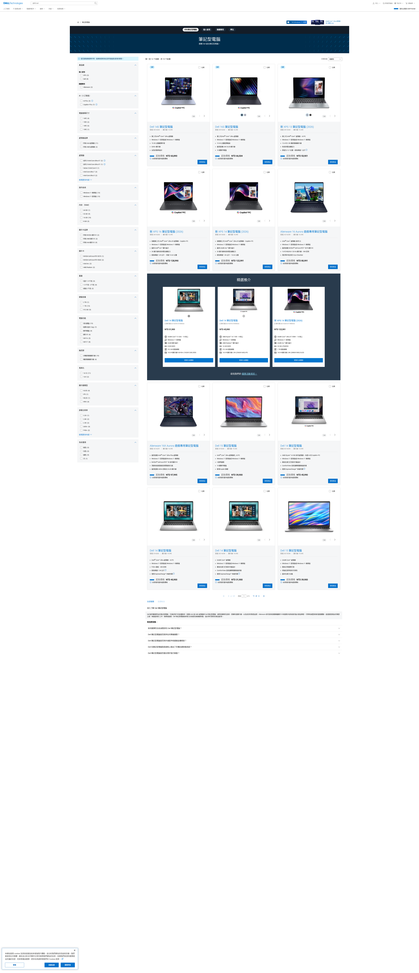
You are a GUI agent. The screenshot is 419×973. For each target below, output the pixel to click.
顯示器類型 (83, 385)
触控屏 (81, 350)
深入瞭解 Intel (330, 23)
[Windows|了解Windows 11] (297, 22)
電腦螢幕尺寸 (84, 113)
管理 (14, 965)
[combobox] (64, 3)
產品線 (81, 65)
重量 (80, 276)
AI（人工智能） (85, 96)
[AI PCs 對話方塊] (92, 101)
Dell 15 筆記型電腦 (226, 445)
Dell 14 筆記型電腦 (174, 320)
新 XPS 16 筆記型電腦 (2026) (166, 231)
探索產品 (202, 162)
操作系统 (82, 188)
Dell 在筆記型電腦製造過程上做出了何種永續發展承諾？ (170, 647)
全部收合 (161, 602)
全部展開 (150, 602)
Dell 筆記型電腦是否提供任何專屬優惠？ (163, 634)
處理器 (81, 155)
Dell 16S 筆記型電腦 (226, 126)
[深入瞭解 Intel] (317, 22)
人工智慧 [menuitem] (6, 9)
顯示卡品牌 (83, 230)
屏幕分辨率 (83, 410)
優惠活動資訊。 (249, 374)
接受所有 (68, 965)
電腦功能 (82, 318)
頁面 (239, 596)
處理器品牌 (83, 138)
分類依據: (324, 59)
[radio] (242, 115)
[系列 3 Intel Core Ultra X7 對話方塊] (104, 160)
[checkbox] (84, 75)
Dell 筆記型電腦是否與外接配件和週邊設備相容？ (167, 641)
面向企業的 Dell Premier (408, 9)
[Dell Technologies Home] (13, 3)
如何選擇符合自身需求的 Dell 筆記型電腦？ (165, 628)
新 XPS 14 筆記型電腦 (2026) (232, 231)
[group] (188, 326)
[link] (387, 3)
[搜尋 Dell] (95, 3)
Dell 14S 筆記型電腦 (161, 126)
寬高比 (81, 368)
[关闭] (74, 950)
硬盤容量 (82, 297)
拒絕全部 (52, 965)
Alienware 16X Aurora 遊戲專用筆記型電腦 (174, 445)
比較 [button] (202, 67)
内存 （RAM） (84, 205)
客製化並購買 (188, 360)
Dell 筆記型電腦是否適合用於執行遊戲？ (163, 653)
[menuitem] (18, 8)
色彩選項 (82, 442)
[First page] (223, 596)
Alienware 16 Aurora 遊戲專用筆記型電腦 (303, 231)
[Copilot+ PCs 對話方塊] (96, 104)
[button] (377, 3)
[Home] (78, 22)
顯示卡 (81, 251)
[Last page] (264, 596)
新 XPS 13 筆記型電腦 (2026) (297, 126)
